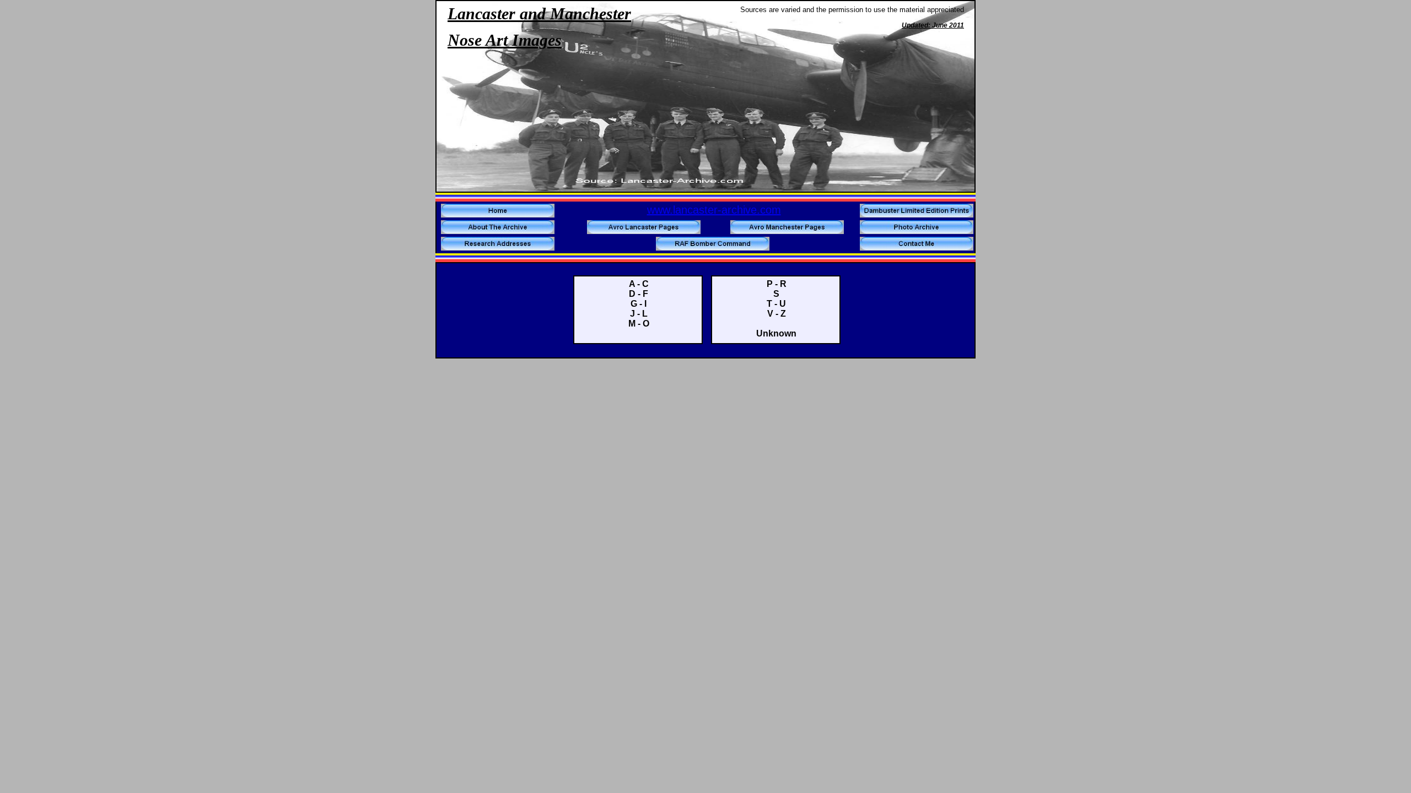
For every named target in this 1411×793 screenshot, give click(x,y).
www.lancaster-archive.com (714, 210)
